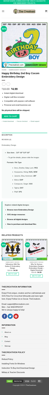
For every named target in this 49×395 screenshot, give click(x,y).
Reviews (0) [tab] (6, 139)
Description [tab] (7, 135)
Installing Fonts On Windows (13, 364)
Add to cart (10, 116)
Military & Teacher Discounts (13, 372)
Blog (6, 337)
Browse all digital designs (17, 219)
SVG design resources (16, 214)
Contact (7, 341)
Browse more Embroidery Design (20, 210)
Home (4, 70)
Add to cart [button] (12, 274)
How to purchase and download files (21, 224)
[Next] (47, 260)
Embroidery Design (17, 70)
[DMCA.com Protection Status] (14, 381)
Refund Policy (7, 359)
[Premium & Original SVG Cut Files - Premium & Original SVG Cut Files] (24, 11)
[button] (3, 11)
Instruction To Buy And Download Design (18, 368)
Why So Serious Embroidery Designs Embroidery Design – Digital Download (36, 267)
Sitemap (7, 346)
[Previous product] (8, 84)
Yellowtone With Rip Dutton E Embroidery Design (12, 266)
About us (8, 332)
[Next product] (3, 84)
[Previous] (1, 260)
